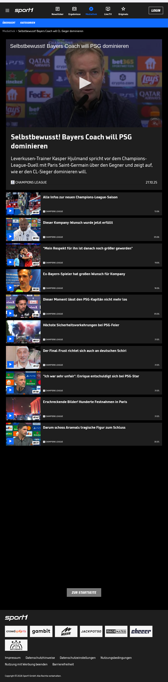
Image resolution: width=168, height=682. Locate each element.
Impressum (13, 658)
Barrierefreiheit (63, 664)
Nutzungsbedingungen (116, 658)
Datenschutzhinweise (40, 658)
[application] (84, 83)
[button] (84, 83)
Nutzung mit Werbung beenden (26, 664)
